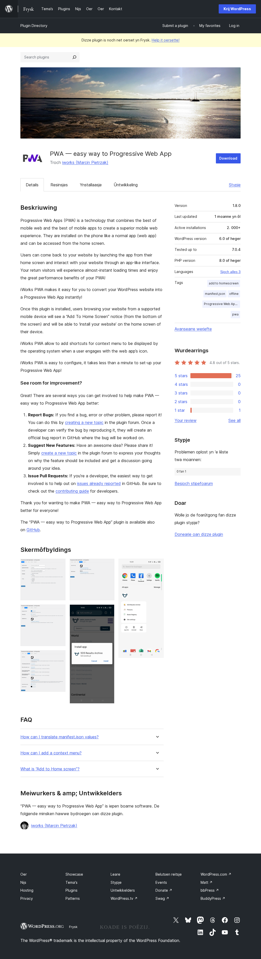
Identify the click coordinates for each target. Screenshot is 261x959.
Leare (115, 874)
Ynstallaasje (91, 184)
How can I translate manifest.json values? (59, 737)
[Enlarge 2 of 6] (58, 611)
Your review (186, 420)
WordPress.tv (124, 898)
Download (228, 158)
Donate (163, 890)
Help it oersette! (165, 40)
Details (32, 184)
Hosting (26, 890)
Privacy (26, 898)
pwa (235, 314)
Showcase (74, 874)
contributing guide (72, 491)
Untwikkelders (123, 890)
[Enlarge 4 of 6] (107, 565)
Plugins (71, 890)
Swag (162, 898)
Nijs (23, 882)
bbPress (210, 890)
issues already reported (99, 483)
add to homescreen (224, 283)
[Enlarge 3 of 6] (58, 657)
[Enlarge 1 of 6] (58, 565)
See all (234, 420)
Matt (207, 882)
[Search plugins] (74, 57)
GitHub (33, 529)
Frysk (73, 927)
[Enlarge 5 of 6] (107, 611)
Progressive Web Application (222, 304)
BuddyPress (213, 898)
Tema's (71, 882)
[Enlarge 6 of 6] (156, 565)
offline (234, 294)
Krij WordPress (237, 9)
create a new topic (59, 452)
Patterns (73, 898)
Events (161, 882)
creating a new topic (84, 422)
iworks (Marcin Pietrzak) (85, 162)
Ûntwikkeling (126, 184)
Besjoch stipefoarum (194, 483)
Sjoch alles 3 (230, 272)
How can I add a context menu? (51, 753)
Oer (23, 874)
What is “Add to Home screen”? (50, 769)
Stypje (235, 184)
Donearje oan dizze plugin (199, 534)
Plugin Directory (33, 25)
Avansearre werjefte (193, 328)
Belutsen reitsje (168, 874)
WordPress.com (216, 874)
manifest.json (215, 294)
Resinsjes (59, 184)
